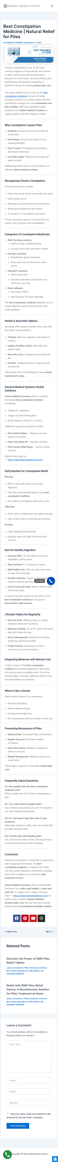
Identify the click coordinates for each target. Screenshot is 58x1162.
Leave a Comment (15, 968)
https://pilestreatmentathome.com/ (25, 459)
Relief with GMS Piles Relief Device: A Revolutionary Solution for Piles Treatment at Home (28, 989)
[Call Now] (51, 581)
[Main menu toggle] (52, 6)
